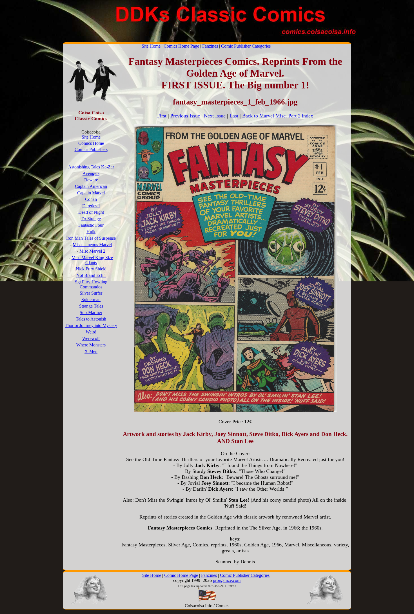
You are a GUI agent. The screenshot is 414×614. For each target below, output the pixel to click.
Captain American (91, 186)
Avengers (91, 173)
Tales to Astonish (91, 319)
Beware (91, 179)
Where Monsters (91, 344)
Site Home (151, 46)
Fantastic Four (91, 225)
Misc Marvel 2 (92, 251)
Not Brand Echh (91, 275)
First (161, 116)
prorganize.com (227, 580)
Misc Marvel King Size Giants (92, 260)
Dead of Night (91, 212)
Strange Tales (91, 306)
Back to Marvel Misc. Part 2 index (277, 116)
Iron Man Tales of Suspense (91, 238)
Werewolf (91, 338)
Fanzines (210, 46)
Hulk (90, 231)
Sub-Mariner (91, 312)
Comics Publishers (91, 149)
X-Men (90, 351)
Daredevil (91, 205)
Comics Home (91, 143)
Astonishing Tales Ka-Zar (91, 166)
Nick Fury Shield (91, 268)
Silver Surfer (91, 293)
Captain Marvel (91, 192)
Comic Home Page (181, 575)
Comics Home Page (181, 46)
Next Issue (215, 116)
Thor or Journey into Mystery (91, 325)
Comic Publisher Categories (246, 46)
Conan (91, 199)
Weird (91, 332)
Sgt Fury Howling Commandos (91, 284)
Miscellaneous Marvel (92, 244)
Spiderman (91, 299)
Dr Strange (91, 218)
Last (234, 116)
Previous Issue (185, 116)
